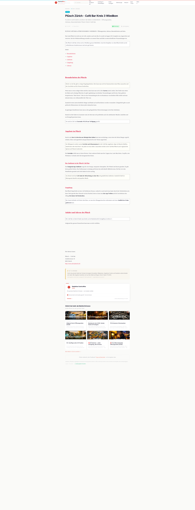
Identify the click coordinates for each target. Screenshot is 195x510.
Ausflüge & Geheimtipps (101, 2)
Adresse (69, 65)
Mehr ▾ (138, 2)
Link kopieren (126, 26)
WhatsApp (116, 26)
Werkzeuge (119, 2)
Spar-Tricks (131, 2)
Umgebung (70, 62)
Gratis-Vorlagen (111, 2)
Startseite (67, 8)
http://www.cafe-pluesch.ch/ (72, 263)
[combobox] (82, 2)
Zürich (76, 8)
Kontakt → (69, 298)
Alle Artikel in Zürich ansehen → (73, 351)
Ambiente (69, 59)
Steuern (126, 2)
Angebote (69, 56)
